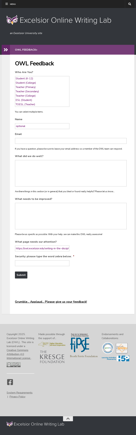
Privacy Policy (17, 396)
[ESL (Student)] (42, 100)
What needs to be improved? (33, 199)
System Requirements (20, 393)
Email (18, 134)
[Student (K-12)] (42, 78)
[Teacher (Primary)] (42, 87)
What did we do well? (29, 156)
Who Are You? (24, 72)
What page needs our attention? (36, 242)
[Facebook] (10, 384)
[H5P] (115, 360)
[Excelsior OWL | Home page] (61, 20)
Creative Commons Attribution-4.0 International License (19, 354)
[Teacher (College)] (42, 96)
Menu (13, 4)
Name (18, 119)
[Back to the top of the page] (68, 418)
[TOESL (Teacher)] (42, 104)
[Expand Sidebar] (6, 50)
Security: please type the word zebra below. (44, 256)
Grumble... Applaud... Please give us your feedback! (51, 302)
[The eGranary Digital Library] (121, 353)
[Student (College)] (42, 83)
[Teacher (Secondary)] (42, 91)
